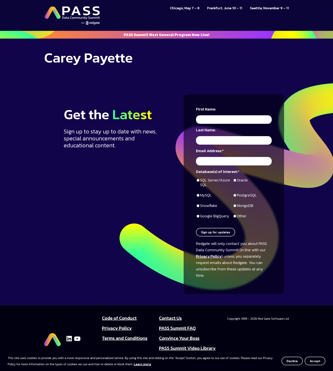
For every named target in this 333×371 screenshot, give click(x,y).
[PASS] (52, 338)
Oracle (242, 180)
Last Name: (206, 130)
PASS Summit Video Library (187, 348)
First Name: (206, 109)
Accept (315, 361)
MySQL (206, 195)
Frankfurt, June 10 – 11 (224, 8)
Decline (292, 361)
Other (241, 216)
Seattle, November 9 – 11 (269, 8)
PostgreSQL (247, 195)
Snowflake (208, 205)
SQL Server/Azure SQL (215, 183)
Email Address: (210, 151)
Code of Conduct (119, 318)
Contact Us (170, 318)
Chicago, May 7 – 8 (184, 8)
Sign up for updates (215, 232)
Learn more (142, 364)
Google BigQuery (214, 216)
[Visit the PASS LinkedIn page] (69, 338)
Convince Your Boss (179, 338)
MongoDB (245, 205)
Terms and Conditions (124, 338)
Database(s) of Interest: (217, 172)
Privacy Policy (208, 256)
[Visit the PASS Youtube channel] (77, 338)
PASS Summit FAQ (177, 328)
